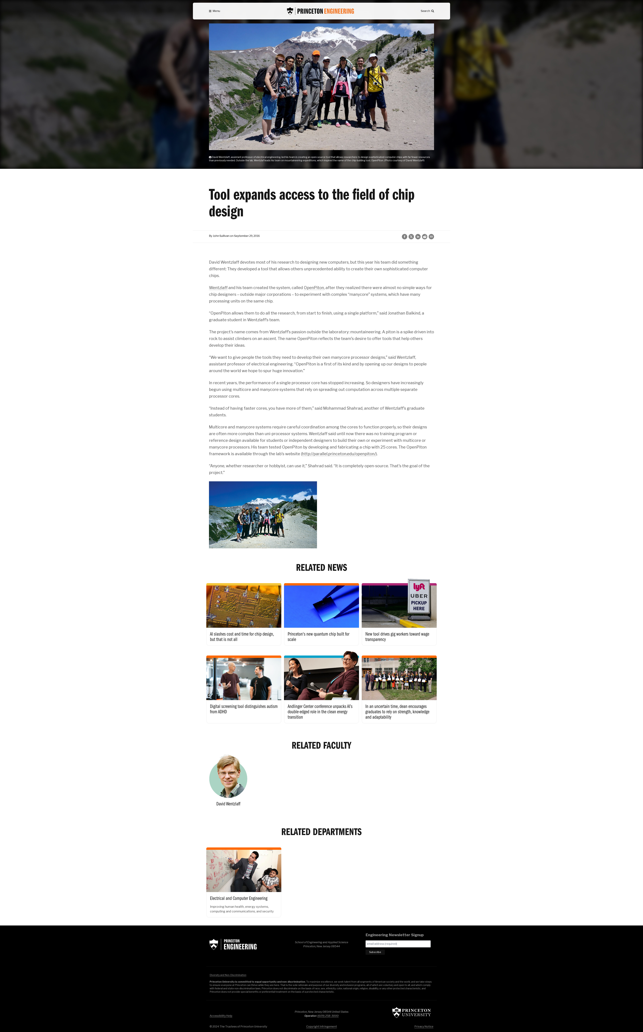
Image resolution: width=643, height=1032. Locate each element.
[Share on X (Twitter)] (411, 236)
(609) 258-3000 (328, 1015)
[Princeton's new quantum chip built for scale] (321, 611)
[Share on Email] (431, 236)
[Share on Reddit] (424, 236)
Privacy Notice (423, 1026)
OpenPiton (314, 287)
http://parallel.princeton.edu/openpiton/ (339, 453)
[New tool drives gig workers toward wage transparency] (399, 611)
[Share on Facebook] (404, 236)
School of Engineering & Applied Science (233, 944)
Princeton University (411, 1012)
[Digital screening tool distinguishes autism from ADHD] (243, 686)
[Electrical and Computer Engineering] (243, 878)
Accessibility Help (221, 1015)
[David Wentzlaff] (228, 782)
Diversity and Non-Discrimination (228, 975)
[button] (214, 11)
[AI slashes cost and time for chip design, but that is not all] (243, 611)
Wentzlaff (218, 287)
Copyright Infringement (321, 1026)
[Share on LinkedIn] (418, 236)
